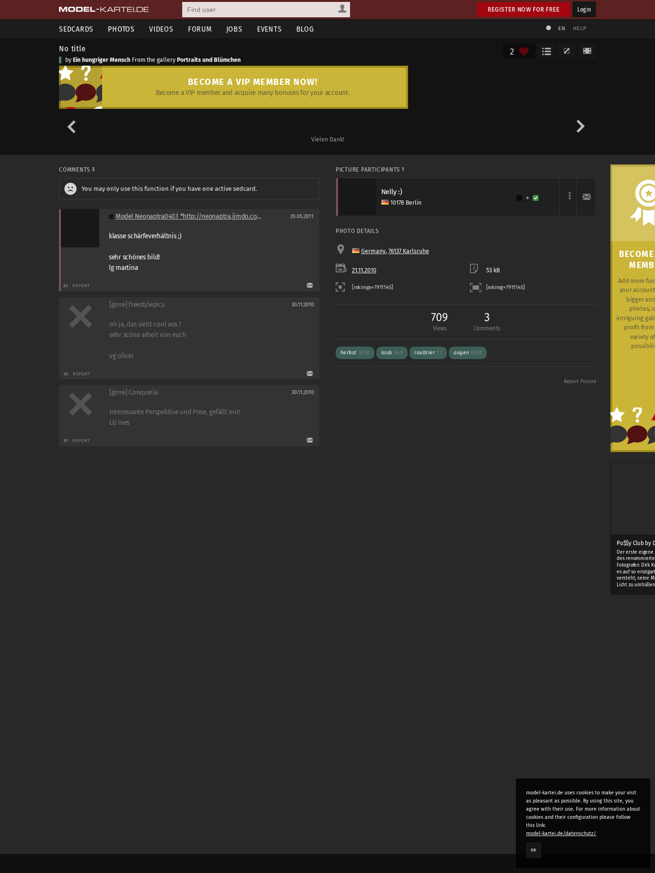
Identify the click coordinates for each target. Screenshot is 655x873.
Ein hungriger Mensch (101, 60)
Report (81, 285)
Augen (468, 352)
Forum (200, 29)
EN (561, 28)
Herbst (355, 352)
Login (584, 9)
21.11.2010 (364, 270)
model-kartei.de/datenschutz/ (561, 833)
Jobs (234, 29)
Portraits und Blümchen (209, 60)
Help (579, 28)
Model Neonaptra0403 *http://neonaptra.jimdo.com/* (192, 216)
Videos (161, 29)
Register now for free (524, 9)
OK (534, 850)
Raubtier (428, 352)
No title (72, 48)
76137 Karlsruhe (408, 251)
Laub (392, 352)
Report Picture (580, 381)
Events (269, 29)
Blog (305, 29)
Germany (373, 251)
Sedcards (76, 29)
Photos (121, 29)
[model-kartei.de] (103, 9)
